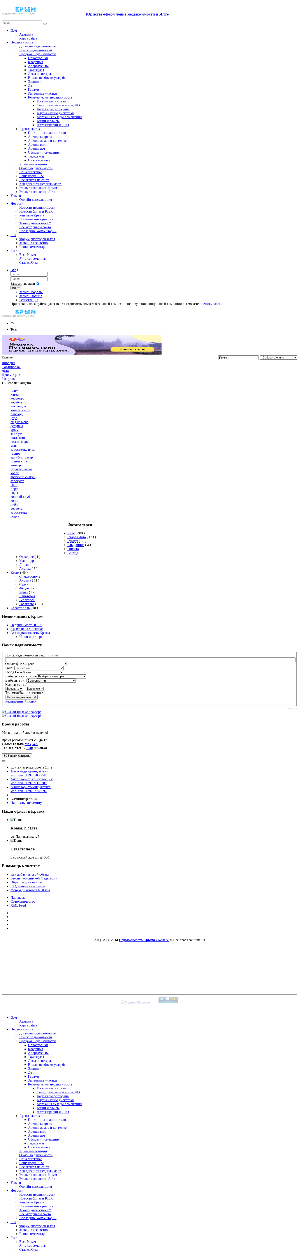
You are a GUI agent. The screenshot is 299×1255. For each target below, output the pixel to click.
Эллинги (34, 81)
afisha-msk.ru (292, 708)
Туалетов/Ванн (16, 692)
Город (9, 672)
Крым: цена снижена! (27, 629)
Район (9, 668)
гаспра (15, 453)
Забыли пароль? (31, 292)
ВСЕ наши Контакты (17, 755)
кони (14, 500)
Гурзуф (72, 541)
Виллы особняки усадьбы (47, 78)
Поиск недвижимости (35, 50)
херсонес (17, 398)
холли (15, 473)
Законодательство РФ (35, 223)
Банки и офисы (48, 121)
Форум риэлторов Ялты (37, 239)
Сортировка (11, 367)
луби (14, 504)
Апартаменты (38, 66)
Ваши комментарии (34, 247)
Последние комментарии (37, 231)
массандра (18, 406)
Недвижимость (22, 42)
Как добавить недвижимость (40, 184)
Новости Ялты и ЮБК (36, 211)
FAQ (14, 235)
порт (14, 489)
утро (14, 418)
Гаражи (33, 89)
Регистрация (28, 300)
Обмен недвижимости (36, 168)
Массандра (27, 561)
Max (28, 744)
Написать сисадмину (26, 803)
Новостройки (38, 58)
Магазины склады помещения (59, 117)
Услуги (16, 195)
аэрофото (17, 481)
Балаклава (26, 604)
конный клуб (20, 497)
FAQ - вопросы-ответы (28, 886)
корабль (16, 402)
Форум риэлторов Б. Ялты (30, 890)
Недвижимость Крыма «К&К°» (144, 940)
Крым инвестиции (33, 164)
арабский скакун (23, 477)
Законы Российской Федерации (34, 878)
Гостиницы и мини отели (47, 133)
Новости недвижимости (37, 207)
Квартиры (35, 62)
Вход (14, 270)
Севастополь (20, 608)
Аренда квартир (40, 136)
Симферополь (29, 576)
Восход (72, 553)
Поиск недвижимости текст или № (31, 655)
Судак (23, 584)
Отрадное (26, 557)
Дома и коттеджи (41, 74)
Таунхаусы (36, 70)
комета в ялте (20, 410)
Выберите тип (15, 680)
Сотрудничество (23, 901)
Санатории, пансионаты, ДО (58, 105)
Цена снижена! (30, 172)
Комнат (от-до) (16, 684)
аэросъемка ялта (23, 449)
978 (29, 748)
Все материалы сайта (35, 227)
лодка (15, 516)
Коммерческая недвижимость (50, 97)
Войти (16, 287)
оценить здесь (210, 304)
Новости (17, 203)
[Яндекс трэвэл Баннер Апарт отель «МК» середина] (82, 353)
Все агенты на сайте (34, 180)
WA (35, 744)
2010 (14, 485)
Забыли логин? (30, 296)
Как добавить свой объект (30, 874)
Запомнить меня (23, 283)
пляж (14, 390)
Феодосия (26, 588)
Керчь (23, 592)
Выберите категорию (21, 676)
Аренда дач (36, 148)
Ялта (71, 533)
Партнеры (18, 897)
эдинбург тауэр (22, 457)
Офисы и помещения (44, 152)
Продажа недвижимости (37, 54)
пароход (17, 414)
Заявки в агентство (33, 243)
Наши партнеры (31, 637)
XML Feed (18, 905)
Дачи (31, 85)
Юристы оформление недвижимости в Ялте (127, 14)
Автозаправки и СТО (53, 125)
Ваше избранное (31, 176)
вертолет (17, 508)
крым (15, 430)
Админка (26, 34)
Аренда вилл (37, 144)
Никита (73, 549)
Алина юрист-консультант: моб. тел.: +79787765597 (31, 789)
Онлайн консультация (35, 199)
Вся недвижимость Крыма (30, 633)
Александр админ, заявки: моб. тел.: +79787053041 (30, 773)
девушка (17, 426)
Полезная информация (36, 219)
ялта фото (18, 438)
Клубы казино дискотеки (55, 113)
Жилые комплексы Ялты (37, 192)
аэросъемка (19, 512)
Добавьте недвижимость (37, 46)
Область (11, 664)
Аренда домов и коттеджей (48, 140)
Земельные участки (42, 93)
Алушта (25, 580)
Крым (15, 572)
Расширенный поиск (20, 701)
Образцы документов (26, 882)
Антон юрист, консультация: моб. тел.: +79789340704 (32, 781)
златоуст (17, 434)
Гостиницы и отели (51, 101)
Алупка (25, 568)
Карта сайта (28, 38)
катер (15, 394)
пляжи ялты (19, 461)
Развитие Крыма (31, 215)
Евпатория (27, 596)
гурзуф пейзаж (21, 469)
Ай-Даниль (75, 545)
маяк (14, 445)
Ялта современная (32, 258)
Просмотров (11, 375)
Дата (5, 371)
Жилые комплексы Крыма (38, 188)
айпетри (17, 465)
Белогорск (27, 600)
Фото (14, 251)
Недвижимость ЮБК (26, 625)
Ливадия (8, 363)
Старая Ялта (28, 262)
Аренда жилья (29, 129)
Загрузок (8, 379)
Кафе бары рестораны (53, 109)
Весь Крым (27, 254)
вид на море (19, 422)
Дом (14, 30)
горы (14, 493)
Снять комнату (39, 160)
